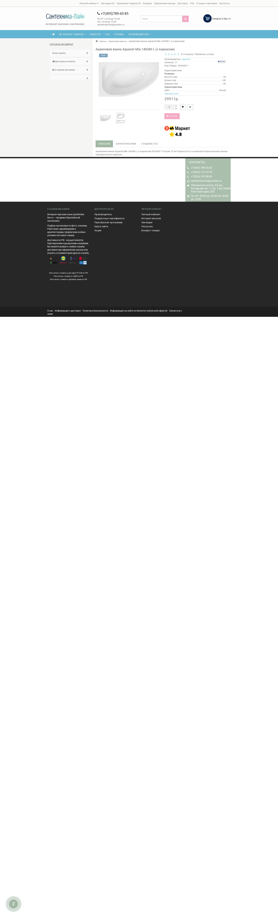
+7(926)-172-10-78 (201, 172)
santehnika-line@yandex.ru (206, 180)
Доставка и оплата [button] (65, 61)
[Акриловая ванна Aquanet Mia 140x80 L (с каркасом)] (105, 118)
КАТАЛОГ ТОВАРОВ (72, 34)
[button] (70, 77)
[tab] (70, 53)
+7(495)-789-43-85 (201, 167)
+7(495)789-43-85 (114, 14)
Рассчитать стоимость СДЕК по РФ (68, 276)
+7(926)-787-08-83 (201, 176)
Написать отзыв (204, 54)
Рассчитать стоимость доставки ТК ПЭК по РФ (68, 273)
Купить (173, 116)
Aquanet (186, 59)
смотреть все (171, 93)
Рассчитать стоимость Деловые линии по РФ (68, 279)
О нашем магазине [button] (64, 70)
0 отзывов (186, 54)
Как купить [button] (60, 53)
